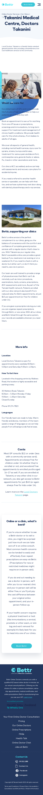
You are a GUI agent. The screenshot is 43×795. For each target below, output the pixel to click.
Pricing (21, 721)
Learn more (28, 697)
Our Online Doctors (21, 725)
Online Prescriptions (21, 729)
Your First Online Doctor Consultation (21, 716)
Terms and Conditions (12, 786)
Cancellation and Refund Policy (14, 788)
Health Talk (21, 738)
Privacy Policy (24, 786)
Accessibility (34, 786)
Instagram (23, 775)
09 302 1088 (23, 761)
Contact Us (23, 766)
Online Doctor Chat (21, 742)
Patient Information (32, 788)
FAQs (21, 734)
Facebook (23, 771)
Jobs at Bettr (21, 747)
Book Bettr (21, 646)
